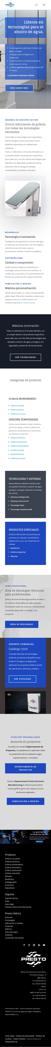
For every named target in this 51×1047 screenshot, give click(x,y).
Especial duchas (17, 409)
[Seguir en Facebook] (24, 945)
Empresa (8, 917)
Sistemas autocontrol (20, 501)
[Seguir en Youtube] (44, 945)
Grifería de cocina (18, 414)
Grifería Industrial (18, 552)
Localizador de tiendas (14, 938)
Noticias (8, 929)
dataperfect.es (11, 1041)
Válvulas (14, 556)
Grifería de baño (17, 405)
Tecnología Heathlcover (21, 509)
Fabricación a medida (25, 801)
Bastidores (15, 548)
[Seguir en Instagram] (34, 945)
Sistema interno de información (18, 907)
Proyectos (9, 926)
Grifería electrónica (19, 442)
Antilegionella (10, 882)
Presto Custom (29, 302)
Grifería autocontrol (13, 870)
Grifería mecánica (18, 438)
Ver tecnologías (25, 357)
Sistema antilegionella (20, 497)
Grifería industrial (12, 873)
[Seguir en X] (29, 945)
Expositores (10, 888)
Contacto (8, 935)
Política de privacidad (25, 1036)
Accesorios (9, 885)
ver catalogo (22, 679)
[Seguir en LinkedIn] (39, 945)
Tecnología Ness (17, 505)
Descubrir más (19, 88)
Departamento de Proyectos (25, 768)
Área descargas (11, 932)
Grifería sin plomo (12, 858)
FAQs (7, 901)
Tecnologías (10, 920)
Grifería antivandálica (20, 446)
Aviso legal (9, 904)
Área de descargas (21, 624)
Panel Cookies (19, 1039)
